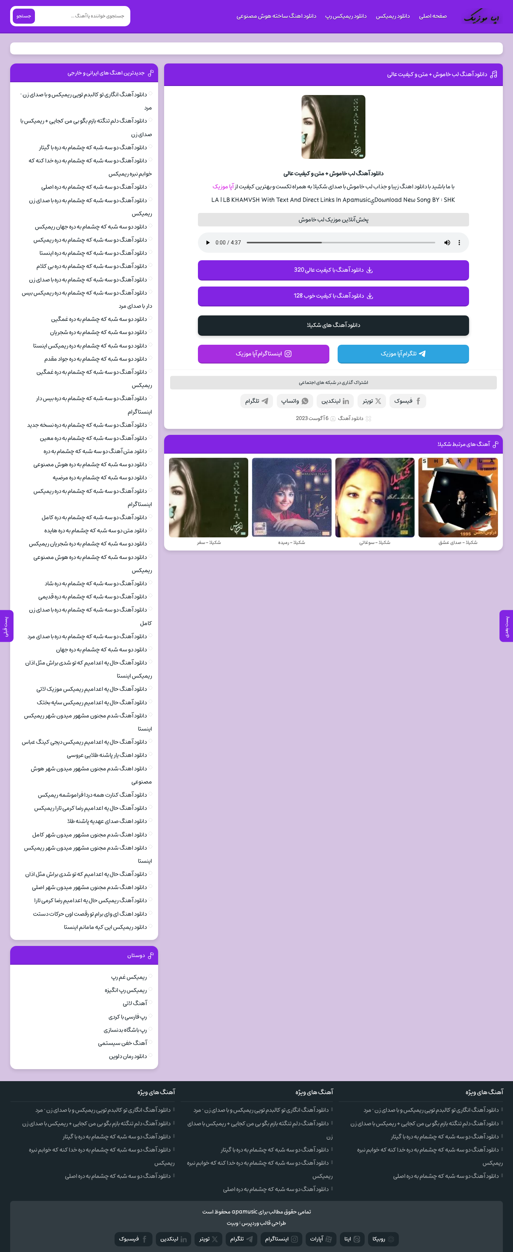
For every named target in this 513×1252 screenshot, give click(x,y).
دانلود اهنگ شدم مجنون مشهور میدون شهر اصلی (89, 887)
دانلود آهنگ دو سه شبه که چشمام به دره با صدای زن (88, 280)
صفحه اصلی (433, 16)
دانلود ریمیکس (393, 16)
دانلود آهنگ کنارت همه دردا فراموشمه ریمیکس (92, 795)
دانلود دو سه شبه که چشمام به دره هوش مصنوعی (90, 464)
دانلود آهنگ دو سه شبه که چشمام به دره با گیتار (93, 147)
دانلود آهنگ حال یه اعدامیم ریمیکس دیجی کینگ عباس (84, 742)
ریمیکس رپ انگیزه (126, 990)
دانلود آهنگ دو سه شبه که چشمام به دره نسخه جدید (87, 425)
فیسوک (403, 401)
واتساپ (290, 401)
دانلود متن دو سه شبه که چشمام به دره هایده (95, 530)
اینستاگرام (277, 1239)
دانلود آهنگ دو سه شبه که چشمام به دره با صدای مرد (87, 636)
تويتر (204, 1239)
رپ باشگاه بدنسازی (125, 1030)
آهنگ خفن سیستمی (122, 1043)
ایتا (347, 1239)
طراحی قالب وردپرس (263, 1223)
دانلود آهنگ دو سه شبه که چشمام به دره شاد (96, 583)
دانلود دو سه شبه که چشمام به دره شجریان (98, 332)
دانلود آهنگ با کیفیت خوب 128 (329, 296)
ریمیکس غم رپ (129, 977)
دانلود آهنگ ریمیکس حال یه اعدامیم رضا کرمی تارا (90, 900)
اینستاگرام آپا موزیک (259, 354)
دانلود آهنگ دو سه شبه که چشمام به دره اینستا (93, 253)
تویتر (367, 401)
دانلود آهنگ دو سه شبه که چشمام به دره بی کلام (91, 266)
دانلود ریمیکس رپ (346, 16)
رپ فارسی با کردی (128, 1017)
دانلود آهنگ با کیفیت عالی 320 (329, 270)
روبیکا (379, 1239)
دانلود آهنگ (351, 418)
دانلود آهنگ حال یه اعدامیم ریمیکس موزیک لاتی (91, 689)
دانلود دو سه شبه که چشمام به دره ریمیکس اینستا (90, 346)
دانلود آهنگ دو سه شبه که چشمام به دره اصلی (94, 187)
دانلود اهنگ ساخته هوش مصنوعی (276, 16)
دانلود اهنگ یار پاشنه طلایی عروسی (107, 755)
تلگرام (252, 401)
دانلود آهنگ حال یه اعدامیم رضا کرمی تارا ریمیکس (90, 808)
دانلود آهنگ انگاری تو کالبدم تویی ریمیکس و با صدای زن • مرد (431, 1110)
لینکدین (331, 401)
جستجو (24, 16)
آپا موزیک (223, 187)
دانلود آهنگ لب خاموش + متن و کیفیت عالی (437, 74)
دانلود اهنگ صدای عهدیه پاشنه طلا (107, 821)
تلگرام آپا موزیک (398, 354)
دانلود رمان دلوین (128, 1056)
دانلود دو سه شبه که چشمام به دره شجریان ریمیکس (88, 544)
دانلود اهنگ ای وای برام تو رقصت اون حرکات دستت (90, 914)
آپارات (316, 1239)
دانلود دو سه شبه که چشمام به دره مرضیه (100, 478)
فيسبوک (129, 1239)
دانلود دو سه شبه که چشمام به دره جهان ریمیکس (91, 227)
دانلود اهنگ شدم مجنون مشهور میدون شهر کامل (89, 835)
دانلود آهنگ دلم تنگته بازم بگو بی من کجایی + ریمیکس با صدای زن (424, 1123)
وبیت (232, 1223)
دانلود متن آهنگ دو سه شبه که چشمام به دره (95, 451)
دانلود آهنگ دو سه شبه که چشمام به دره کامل (94, 517)
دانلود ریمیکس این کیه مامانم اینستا (105, 927)
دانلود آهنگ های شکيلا (333, 325)
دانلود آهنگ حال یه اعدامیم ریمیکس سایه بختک (92, 702)
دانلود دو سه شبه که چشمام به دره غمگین (99, 319)
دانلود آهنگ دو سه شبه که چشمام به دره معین (93, 438)
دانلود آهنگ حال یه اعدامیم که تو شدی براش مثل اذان (86, 874)
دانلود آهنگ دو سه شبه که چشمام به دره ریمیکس (90, 240)
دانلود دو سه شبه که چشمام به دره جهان (101, 650)
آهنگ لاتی (135, 1003)
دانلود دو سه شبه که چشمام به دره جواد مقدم (95, 359)
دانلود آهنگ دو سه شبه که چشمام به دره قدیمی (92, 597)
